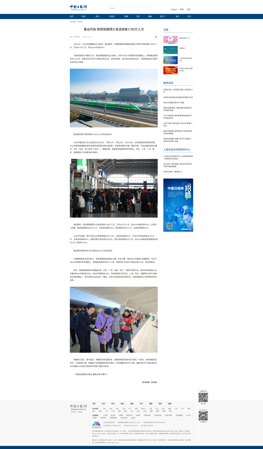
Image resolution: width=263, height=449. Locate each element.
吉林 (136, 408)
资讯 (97, 16)
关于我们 (73, 412)
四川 (132, 411)
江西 (176, 408)
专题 (165, 29)
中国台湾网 (168, 415)
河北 (117, 408)
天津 (110, 408)
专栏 (138, 16)
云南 (144, 411)
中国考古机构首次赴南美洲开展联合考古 (178, 97)
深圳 (170, 411)
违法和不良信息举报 (108, 422)
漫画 (150, 16)
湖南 (100, 411)
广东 (106, 411)
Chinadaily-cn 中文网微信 (203, 416)
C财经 (111, 16)
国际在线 (129, 415)
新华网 (113, 415)
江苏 (156, 408)
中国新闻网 (113, 418)
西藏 (151, 411)
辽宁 (130, 408)
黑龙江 (143, 408)
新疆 (163, 411)
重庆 (125, 411)
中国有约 (182, 48)
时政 (83, 16)
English (174, 9)
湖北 (93, 411)
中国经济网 (157, 415)
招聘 (169, 404)
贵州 (138, 411)
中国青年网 (147, 415)
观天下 (162, 16)
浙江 (163, 408)
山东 (182, 408)
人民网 (105, 415)
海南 (119, 411)
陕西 (157, 411)
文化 (189, 16)
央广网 (188, 415)
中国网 (121, 415)
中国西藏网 (179, 415)
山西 (123, 408)
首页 (72, 16)
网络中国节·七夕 (184, 38)
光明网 (94, 418)
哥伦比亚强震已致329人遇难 (173, 102)
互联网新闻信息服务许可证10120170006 (129, 422)
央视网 (138, 415)
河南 (188, 408)
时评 (103, 404)
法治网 (133, 418)
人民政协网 (123, 418)
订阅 (188, 9)
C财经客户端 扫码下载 (203, 398)
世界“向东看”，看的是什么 (172, 172)
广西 (112, 411)
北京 (104, 408)
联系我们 (80, 412)
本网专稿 (79, 22)
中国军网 (103, 418)
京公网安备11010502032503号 (112, 425)
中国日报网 (73, 22)
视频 (126, 16)
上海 (150, 408)
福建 (169, 408)
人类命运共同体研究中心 (176, 149)
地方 (177, 16)
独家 (160, 404)
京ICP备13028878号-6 (147, 425)
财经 (122, 404)
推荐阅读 (168, 83)
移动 (182, 9)
